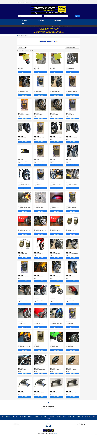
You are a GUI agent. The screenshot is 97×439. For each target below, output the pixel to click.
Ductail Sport (36, 68)
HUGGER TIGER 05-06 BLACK (55, 392)
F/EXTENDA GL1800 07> (70, 114)
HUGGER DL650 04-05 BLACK (23, 392)
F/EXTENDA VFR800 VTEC (38, 323)
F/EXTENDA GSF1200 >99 (22, 137)
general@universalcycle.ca (57, 26)
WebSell (55, 433)
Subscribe (54, 412)
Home (18, 35)
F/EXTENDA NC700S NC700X (38, 207)
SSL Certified (16, 424)
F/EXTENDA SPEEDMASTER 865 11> (24, 230)
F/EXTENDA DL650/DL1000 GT (55, 91)
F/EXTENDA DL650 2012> (38, 91)
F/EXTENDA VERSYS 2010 (54, 300)
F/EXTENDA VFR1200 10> (70, 300)
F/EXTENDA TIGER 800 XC (70, 276)
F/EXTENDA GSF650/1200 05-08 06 (56, 137)
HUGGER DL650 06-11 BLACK (39, 392)
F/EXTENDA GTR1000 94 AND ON (39, 161)
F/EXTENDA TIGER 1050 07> (38, 276)
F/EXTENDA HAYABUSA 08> (38, 184)
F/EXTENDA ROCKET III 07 (54, 207)
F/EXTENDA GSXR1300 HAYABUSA (23, 161)
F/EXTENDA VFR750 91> (22, 323)
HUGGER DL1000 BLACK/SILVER (71, 369)
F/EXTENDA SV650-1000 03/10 (55, 253)
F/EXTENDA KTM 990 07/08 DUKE (71, 184)
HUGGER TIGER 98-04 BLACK (71, 392)
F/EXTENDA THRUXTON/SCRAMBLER (72, 253)
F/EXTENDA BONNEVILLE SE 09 (23, 91)
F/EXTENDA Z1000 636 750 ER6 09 (24, 346)
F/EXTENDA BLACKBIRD (70, 68)
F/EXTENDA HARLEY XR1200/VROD (23, 184)
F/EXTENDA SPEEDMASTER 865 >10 (40, 230)
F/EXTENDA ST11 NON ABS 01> (71, 230)
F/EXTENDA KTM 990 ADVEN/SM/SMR (24, 207)
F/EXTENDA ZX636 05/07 (54, 346)
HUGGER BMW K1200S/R (22, 369)
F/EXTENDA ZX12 (36, 346)
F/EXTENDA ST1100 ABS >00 (22, 253)
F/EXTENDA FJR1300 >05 (54, 114)
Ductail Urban (52, 68)
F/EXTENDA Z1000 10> (69, 323)
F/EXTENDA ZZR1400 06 (70, 346)
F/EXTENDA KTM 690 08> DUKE (55, 184)
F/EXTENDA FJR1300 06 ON (38, 114)
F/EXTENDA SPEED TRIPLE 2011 (71, 207)
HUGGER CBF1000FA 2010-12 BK (39, 369)
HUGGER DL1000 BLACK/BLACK (55, 369)
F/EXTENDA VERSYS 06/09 (38, 300)
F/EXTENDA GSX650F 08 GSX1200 (71, 137)
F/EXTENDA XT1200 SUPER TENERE (56, 323)
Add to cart (25, 72)
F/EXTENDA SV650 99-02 (38, 253)
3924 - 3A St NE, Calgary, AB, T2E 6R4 (32, 26)
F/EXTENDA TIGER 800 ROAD (55, 276)
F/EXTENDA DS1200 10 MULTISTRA (23, 114)
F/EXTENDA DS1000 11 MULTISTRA (71, 91)
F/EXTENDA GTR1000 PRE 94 (55, 161)
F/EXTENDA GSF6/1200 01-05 (39, 137)
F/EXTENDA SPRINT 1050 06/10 (55, 230)
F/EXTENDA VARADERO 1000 (22, 300)
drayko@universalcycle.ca (67, 26)
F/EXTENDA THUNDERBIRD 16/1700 (24, 276)
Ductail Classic (20, 68)
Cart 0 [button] (78, 16)
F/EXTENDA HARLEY (69, 161)
